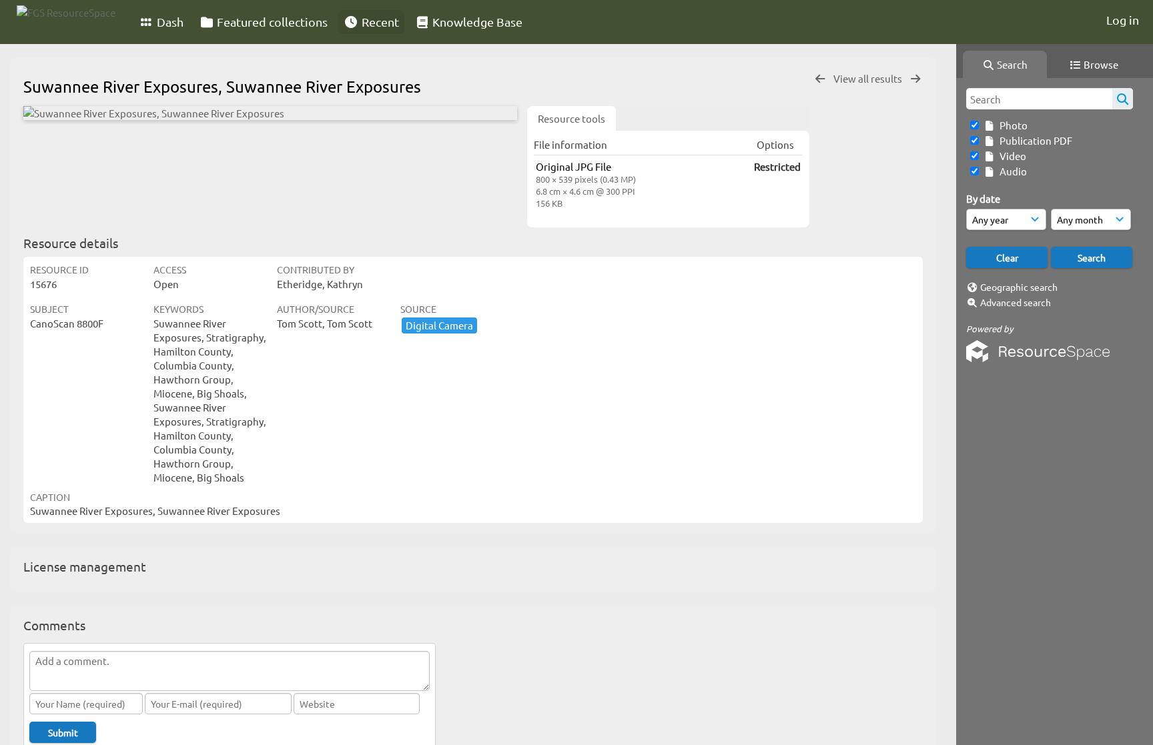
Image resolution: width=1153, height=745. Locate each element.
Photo (1012, 125)
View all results (868, 78)
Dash (168, 22)
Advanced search (1015, 302)
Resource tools (571, 118)
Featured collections (271, 22)
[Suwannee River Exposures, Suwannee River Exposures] (270, 113)
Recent (379, 22)
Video (1011, 155)
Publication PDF (1034, 140)
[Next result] (915, 79)
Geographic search (1019, 287)
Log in (1122, 20)
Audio (1011, 171)
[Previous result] (820, 79)
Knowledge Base (476, 22)
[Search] (1122, 98)
